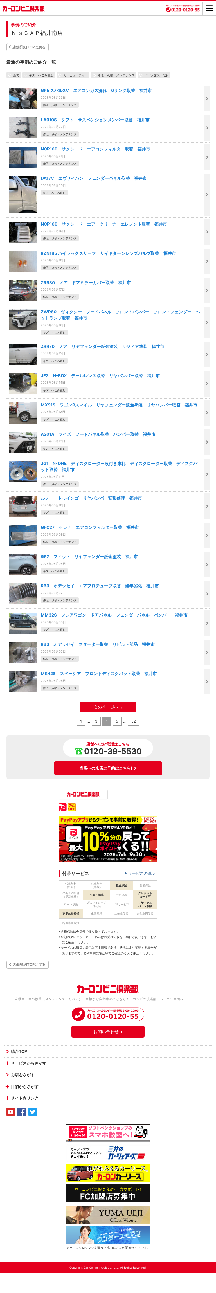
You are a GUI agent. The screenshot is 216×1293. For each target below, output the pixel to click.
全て (16, 75)
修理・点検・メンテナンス (116, 75)
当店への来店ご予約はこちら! (106, 768)
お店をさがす (23, 1074)
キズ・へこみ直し (41, 75)
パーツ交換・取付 (156, 75)
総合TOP (19, 1051)
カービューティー (75, 75)
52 (133, 721)
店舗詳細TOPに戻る (29, 47)
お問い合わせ (106, 1031)
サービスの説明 (142, 873)
